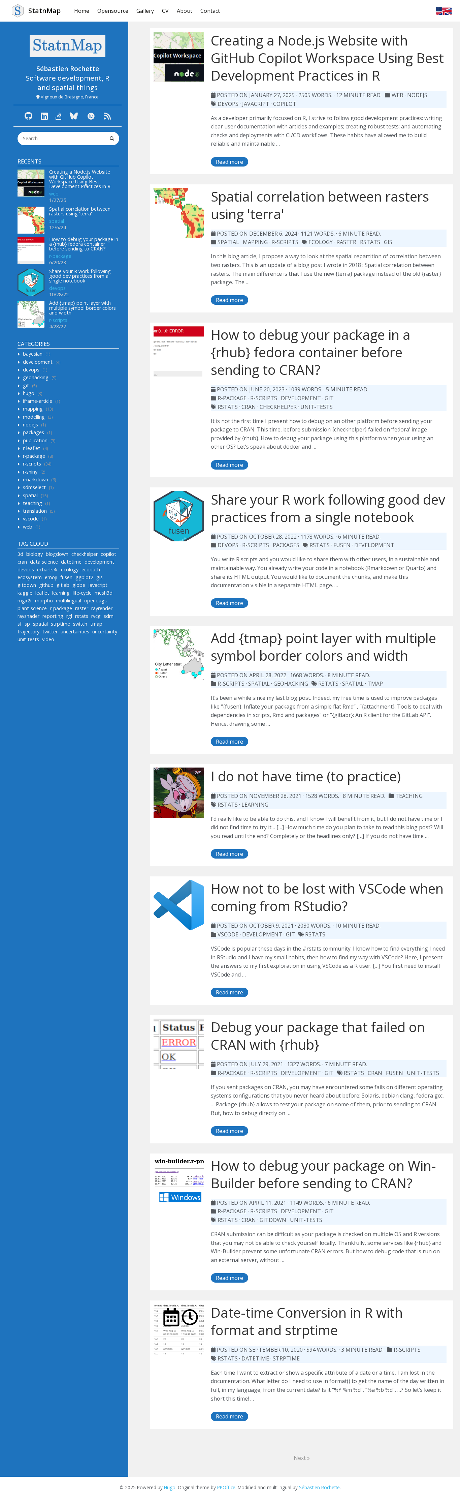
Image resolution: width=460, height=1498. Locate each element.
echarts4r (47, 569)
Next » (302, 1458)
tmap (96, 624)
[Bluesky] (74, 115)
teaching (32, 503)
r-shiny (30, 472)
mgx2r (25, 600)
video (48, 639)
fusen (66, 577)
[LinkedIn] (44, 115)
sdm (108, 616)
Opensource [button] (112, 10)
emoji (51, 577)
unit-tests (28, 639)
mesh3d (103, 593)
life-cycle (82, 593)
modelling (34, 417)
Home (81, 10)
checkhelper (84, 554)
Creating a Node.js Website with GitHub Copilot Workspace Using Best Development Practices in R (79, 179)
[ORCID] (91, 115)
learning (61, 593)
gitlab (63, 585)
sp (27, 624)
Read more (229, 162)
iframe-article (38, 401)
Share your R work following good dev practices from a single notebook (80, 276)
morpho (44, 600)
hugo (29, 393)
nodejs (30, 424)
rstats (81, 616)
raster (81, 608)
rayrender (101, 608)
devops (57, 288)
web (54, 193)
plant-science (32, 608)
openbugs (95, 600)
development (38, 362)
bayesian (33, 354)
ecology (69, 569)
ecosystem (30, 577)
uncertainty (104, 631)
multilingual (68, 600)
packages (33, 432)
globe (78, 585)
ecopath (90, 569)
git (26, 385)
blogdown (57, 554)
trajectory (28, 631)
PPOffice (226, 1487)
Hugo (169, 1487)
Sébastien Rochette (319, 1487)
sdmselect (34, 487)
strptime (60, 624)
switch (80, 624)
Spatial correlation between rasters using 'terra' (79, 211)
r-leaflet (31, 448)
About (184, 10)
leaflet (42, 593)
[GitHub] (28, 115)
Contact (210, 10)
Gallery (145, 10)
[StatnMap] (67, 46)
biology (34, 554)
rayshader (28, 616)
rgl (69, 616)
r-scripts (58, 320)
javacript (97, 585)
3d (20, 554)
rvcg (96, 616)
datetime (71, 562)
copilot (108, 554)
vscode (31, 518)
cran (22, 562)
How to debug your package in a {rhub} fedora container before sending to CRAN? (83, 244)
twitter (50, 631)
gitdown (27, 585)
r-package (60, 256)
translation (35, 511)
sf (20, 624)
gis (99, 577)
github (46, 585)
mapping (33, 409)
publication (35, 440)
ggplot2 (84, 577)
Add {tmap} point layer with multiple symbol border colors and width (82, 308)
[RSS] (107, 115)
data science (44, 562)
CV (165, 10)
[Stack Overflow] (59, 115)
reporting (52, 616)
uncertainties (75, 631)
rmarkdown (36, 479)
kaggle (25, 593)
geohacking (36, 377)
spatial (56, 221)
